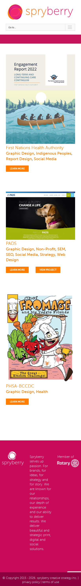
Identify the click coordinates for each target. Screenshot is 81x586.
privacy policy (31, 582)
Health (42, 391)
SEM (61, 249)
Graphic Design (20, 153)
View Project (48, 269)
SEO (9, 254)
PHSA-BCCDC (20, 386)
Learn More (17, 168)
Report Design (19, 159)
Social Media (45, 159)
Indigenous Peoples (53, 153)
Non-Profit (45, 249)
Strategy (47, 254)
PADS (11, 243)
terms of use (50, 582)
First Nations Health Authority (35, 147)
